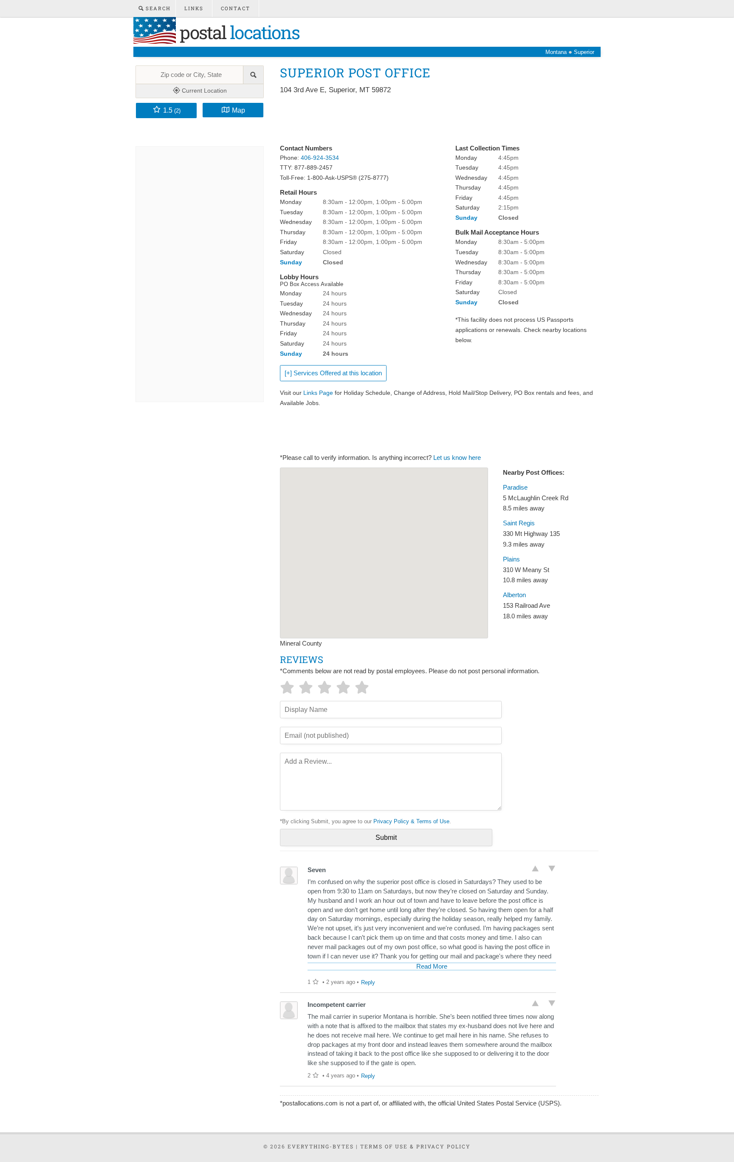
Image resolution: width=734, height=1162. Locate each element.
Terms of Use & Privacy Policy (415, 1146)
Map (238, 110)
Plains (511, 559)
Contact (235, 8)
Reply (368, 982)
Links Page (318, 392)
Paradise (515, 487)
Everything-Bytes (321, 1146)
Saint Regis (519, 523)
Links (193, 8)
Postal (237, 32)
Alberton (514, 595)
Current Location (203, 90)
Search (157, 8)
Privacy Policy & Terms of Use (411, 821)
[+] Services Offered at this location (333, 373)
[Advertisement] (434, 120)
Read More (431, 966)
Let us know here (457, 457)
